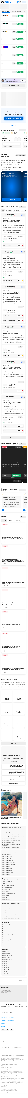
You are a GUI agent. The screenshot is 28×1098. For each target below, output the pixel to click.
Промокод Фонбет (6, 926)
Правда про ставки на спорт (9, 914)
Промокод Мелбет (6, 941)
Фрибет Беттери (6, 971)
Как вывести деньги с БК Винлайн (10, 908)
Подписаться (11, 199)
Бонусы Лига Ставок (7, 887)
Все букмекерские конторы (9, 830)
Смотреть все (13, 437)
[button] (19, 16)
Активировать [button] (16, 475)
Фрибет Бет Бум (6, 967)
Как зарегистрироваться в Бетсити (11, 910)
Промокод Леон (6, 932)
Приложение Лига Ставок (8, 864)
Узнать (22, 80)
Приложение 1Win (6, 858)
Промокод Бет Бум (7, 938)
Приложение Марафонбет (8, 862)
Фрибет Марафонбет (7, 963)
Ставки (10, 520)
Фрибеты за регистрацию (8, 893)
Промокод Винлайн (7, 928)
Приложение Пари (6, 874)
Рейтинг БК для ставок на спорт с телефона (13, 836)
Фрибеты (19, 460)
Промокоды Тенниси (7, 945)
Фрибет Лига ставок (7, 959)
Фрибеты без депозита (7, 881)
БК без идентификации (7, 832)
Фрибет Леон (5, 961)
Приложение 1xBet (7, 856)
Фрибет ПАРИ (5, 951)
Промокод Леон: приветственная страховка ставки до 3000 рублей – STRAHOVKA (11, 465)
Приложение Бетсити (7, 872)
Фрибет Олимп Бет (7, 955)
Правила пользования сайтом (7, 1017)
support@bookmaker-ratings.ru (10, 1069)
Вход (24, 1)
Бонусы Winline (6, 889)
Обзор (14, 15)
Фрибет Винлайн (6, 957)
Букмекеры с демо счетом (9, 838)
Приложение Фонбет (7, 870)
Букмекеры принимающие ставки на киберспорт (11, 845)
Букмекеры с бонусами (8, 842)
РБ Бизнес (17, 520)
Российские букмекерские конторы (11, 847)
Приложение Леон (6, 866)
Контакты (3, 1023)
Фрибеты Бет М (6, 973)
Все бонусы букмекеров (8, 885)
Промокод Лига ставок (8, 930)
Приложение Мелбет (7, 868)
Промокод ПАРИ (6, 924)
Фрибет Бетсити (6, 965)
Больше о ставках (13, 783)
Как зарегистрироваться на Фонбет (11, 918)
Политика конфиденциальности (7, 1020)
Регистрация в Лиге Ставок (9, 916)
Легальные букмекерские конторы (11, 834)
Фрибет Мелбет (6, 969)
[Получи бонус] (18, 2)
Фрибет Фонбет (6, 953)
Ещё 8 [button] (12, 743)
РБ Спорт (4, 520)
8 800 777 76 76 (8, 1067)
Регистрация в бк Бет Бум (8, 906)
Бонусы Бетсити (6, 899)
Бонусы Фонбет (6, 891)
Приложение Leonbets (7, 860)
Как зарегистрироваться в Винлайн (11, 912)
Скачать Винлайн (6, 854)
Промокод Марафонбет (8, 934)
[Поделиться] (24, 215)
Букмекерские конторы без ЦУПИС (11, 840)
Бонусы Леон (5, 897)
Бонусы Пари (5, 895)
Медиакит (3, 1026)
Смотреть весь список (13, 85)
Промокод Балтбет (7, 943)
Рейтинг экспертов (20, 155)
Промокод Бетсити (7, 936)
